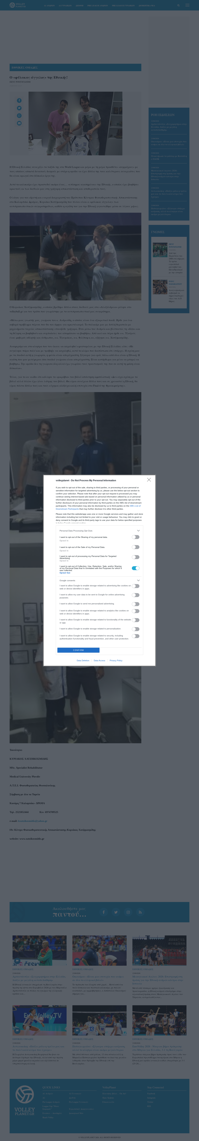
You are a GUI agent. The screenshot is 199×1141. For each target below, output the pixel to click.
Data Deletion (83, 660)
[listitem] (99, 530)
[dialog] (99, 570)
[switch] (135, 537)
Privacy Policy (116, 660)
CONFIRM (78, 650)
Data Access (99, 660)
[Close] (150, 480)
